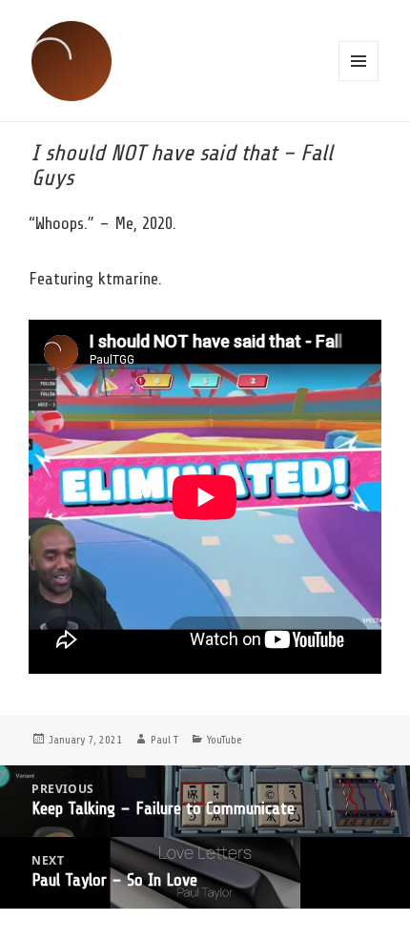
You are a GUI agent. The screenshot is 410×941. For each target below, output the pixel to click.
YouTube (224, 739)
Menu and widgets (358, 61)
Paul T (164, 739)
